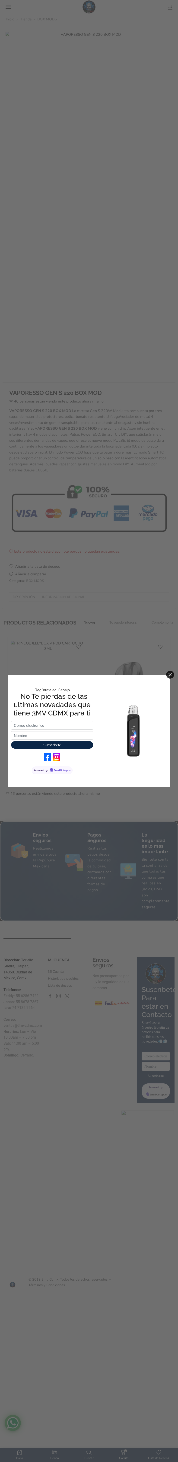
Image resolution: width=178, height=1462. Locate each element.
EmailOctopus (62, 770)
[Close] (170, 675)
